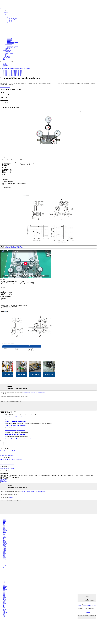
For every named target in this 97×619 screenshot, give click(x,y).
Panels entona (9, 25)
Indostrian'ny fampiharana (9, 53)
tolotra (6, 55)
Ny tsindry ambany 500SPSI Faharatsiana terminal (14, 247)
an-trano (4, 63)
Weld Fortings (9, 40)
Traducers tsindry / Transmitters (12, 46)
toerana (6, 54)
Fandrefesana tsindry (8, 44)
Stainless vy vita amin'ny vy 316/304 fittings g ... (16, 425)
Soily (8, 24)
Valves (6, 29)
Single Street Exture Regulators (15, 19)
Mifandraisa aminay (6, 57)
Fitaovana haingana (10, 43)
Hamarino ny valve (10, 32)
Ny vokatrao (5, 15)
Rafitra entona (7, 23)
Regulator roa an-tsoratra (13, 20)
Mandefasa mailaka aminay (5, 87)
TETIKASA (7, 52)
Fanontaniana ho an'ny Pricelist (6, 476)
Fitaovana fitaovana (8, 37)
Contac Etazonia (6, 4)
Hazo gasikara (9, 26)
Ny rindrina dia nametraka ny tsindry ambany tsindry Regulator (20, 438)
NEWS (4, 59)
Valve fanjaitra (9, 31)
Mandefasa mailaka (3, 479)
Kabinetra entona (10, 27)
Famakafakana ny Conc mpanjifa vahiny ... (8, 450)
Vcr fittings (9, 41)
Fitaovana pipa (9, 39)
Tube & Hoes (7, 48)
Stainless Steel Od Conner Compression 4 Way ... (16, 421)
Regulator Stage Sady (13, 18)
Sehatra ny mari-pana (11, 47)
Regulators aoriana (12, 21)
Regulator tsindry (8, 16)
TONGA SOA (5, 12)
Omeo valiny (5, 3)
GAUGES (9, 45)
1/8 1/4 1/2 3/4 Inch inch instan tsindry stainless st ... (17, 416)
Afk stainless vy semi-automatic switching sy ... (15, 434)
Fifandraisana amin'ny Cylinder (12, 42)
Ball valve (9, 30)
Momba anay (5, 13)
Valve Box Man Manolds (11, 28)
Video (6, 14)
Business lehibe (7, 51)
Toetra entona (7, 56)
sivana (6, 49)
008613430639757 (3, 481)
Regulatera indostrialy (11, 17)
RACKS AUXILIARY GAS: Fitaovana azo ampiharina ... (11, 459)
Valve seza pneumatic (11, 36)
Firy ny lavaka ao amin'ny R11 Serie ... (7, 468)
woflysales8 (2, 480)
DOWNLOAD (5, 58)
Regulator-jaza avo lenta (11, 22)
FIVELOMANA (6, 2)
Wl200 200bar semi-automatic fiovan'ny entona (13, 246)
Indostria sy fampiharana (7, 50)
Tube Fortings (9, 38)
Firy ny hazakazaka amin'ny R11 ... (7, 464)
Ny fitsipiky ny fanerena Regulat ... (7, 455)
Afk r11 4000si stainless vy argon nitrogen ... (15, 430)
